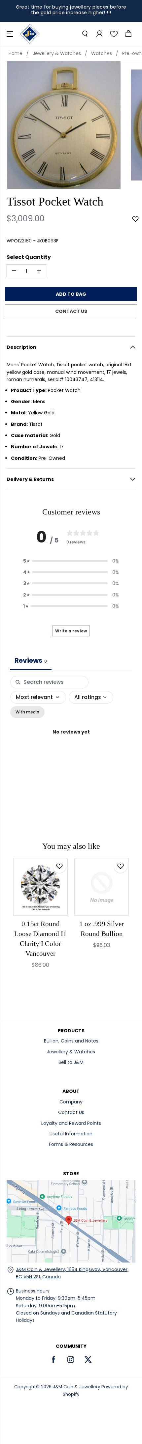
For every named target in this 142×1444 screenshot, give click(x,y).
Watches (101, 53)
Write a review (71, 631)
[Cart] (128, 34)
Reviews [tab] (31, 660)
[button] (11, 34)
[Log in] (99, 34)
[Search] (84, 34)
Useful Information (71, 1133)
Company (71, 1101)
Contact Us (71, 1112)
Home (15, 53)
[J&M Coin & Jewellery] (30, 34)
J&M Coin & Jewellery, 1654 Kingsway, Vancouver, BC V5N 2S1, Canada (72, 1273)
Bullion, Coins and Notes (71, 1041)
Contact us (71, 311)
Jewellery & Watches (57, 53)
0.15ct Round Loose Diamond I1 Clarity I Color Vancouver (40, 939)
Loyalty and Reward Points (71, 1123)
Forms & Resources (71, 1144)
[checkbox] (27, 712)
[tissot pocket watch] (64, 125)
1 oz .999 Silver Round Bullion (101, 929)
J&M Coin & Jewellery (76, 1387)
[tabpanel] (71, 739)
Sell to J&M (71, 1062)
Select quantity (29, 257)
